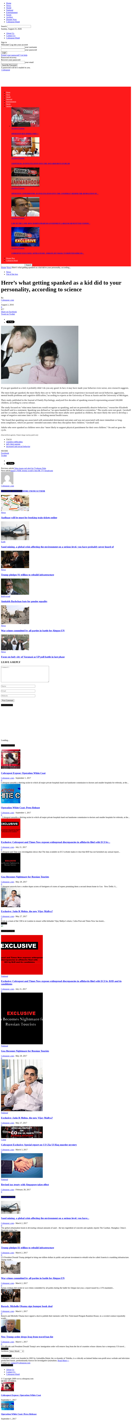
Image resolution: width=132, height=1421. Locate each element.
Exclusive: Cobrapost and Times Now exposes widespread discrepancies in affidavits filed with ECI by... (55, 842)
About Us (10, 33)
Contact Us (10, 36)
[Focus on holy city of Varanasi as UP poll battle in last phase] (15, 649)
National (9, 10)
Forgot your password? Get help (14, 55)
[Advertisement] (31, 79)
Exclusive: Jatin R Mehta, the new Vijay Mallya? (27, 911)
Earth (3, 542)
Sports (8, 15)
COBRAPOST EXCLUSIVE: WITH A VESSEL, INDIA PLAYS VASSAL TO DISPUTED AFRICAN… (47, 253)
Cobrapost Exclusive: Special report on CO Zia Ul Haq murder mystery (39, 1144)
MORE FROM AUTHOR (33, 491)
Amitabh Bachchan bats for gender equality (24, 601)
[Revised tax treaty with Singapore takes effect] (22, 1177)
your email (29, 62)
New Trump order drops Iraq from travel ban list (27, 1336)
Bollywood (5, 596)
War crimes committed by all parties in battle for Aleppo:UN (33, 630)
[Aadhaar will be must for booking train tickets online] (15, 510)
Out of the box (12, 274)
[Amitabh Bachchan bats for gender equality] (15, 594)
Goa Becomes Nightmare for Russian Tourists (25, 876)
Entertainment (12, 12)
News (8, 5)
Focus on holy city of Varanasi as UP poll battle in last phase (33, 656)
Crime (3, 1140)
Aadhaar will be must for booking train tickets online (29, 517)
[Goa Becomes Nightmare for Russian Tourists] (10, 872)
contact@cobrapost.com (20, 1363)
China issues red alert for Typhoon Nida (30, 468)
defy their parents (13, 444)
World (8, 8)
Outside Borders (8, 1197)
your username (31, 47)
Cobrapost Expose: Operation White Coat (23, 773)
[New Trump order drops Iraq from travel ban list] (10, 1332)
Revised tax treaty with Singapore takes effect (25, 1184)
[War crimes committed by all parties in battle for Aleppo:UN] (15, 623)
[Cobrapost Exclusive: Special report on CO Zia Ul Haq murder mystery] (22, 1137)
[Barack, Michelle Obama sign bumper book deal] (10, 1301)
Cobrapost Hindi (13, 22)
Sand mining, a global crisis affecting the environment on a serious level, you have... (45, 1218)
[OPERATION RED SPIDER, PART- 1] (25, 126)
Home (8, 3)
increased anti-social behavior (18, 446)
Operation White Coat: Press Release (20, 807)
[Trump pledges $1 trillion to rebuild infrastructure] (15, 567)
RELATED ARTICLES (11, 491)
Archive (9, 17)
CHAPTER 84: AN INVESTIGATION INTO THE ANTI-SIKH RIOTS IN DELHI (40, 163)
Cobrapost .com (7, 300)
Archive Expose (17, 128)
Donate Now (11, 19)
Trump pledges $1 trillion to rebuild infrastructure (27, 574)
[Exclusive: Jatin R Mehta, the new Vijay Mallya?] (10, 906)
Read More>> (63, 1360)
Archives (4, 1351)
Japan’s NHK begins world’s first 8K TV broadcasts (31, 471)
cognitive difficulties (14, 442)
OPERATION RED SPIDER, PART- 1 (24, 134)
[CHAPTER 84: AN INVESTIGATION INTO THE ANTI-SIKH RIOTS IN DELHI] (25, 156)
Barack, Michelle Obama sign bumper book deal (26, 1306)
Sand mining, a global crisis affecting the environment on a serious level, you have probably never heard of (57, 546)
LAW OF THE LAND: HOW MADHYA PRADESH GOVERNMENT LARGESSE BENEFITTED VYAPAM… (50, 223)
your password (31, 50)
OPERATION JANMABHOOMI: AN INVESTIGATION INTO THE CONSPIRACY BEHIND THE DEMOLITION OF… (54, 193)
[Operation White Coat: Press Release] (10, 802)
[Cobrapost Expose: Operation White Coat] (10, 768)
